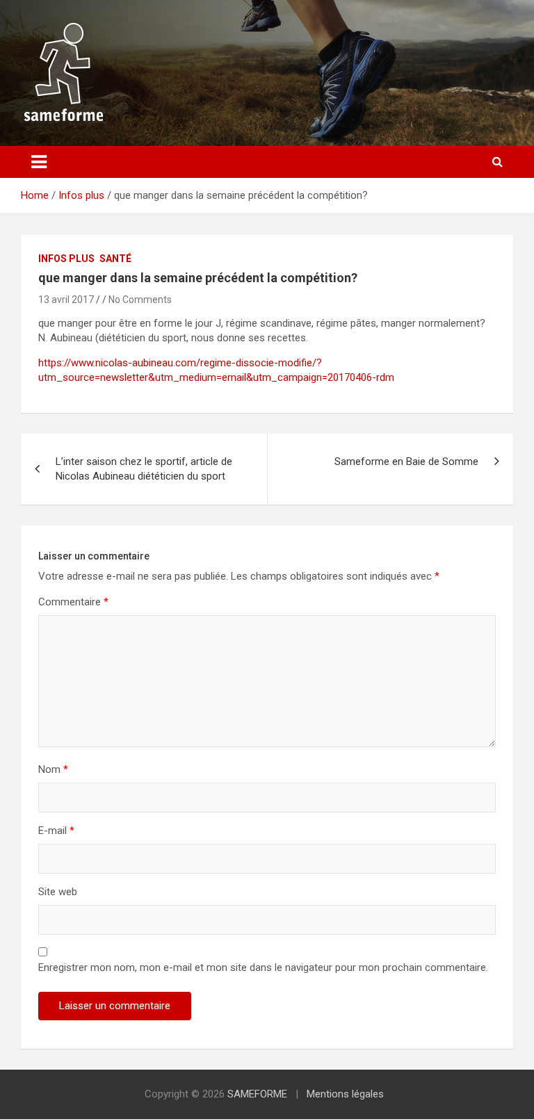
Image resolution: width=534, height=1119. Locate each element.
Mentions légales (345, 1094)
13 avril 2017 (66, 299)
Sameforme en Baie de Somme (406, 461)
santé (115, 258)
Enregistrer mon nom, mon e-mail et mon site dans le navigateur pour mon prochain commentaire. (263, 967)
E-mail (56, 830)
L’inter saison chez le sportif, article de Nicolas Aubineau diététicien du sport (144, 468)
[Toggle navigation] (39, 162)
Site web (57, 891)
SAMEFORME (257, 1094)
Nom (53, 769)
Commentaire (73, 602)
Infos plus (66, 258)
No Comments (140, 299)
